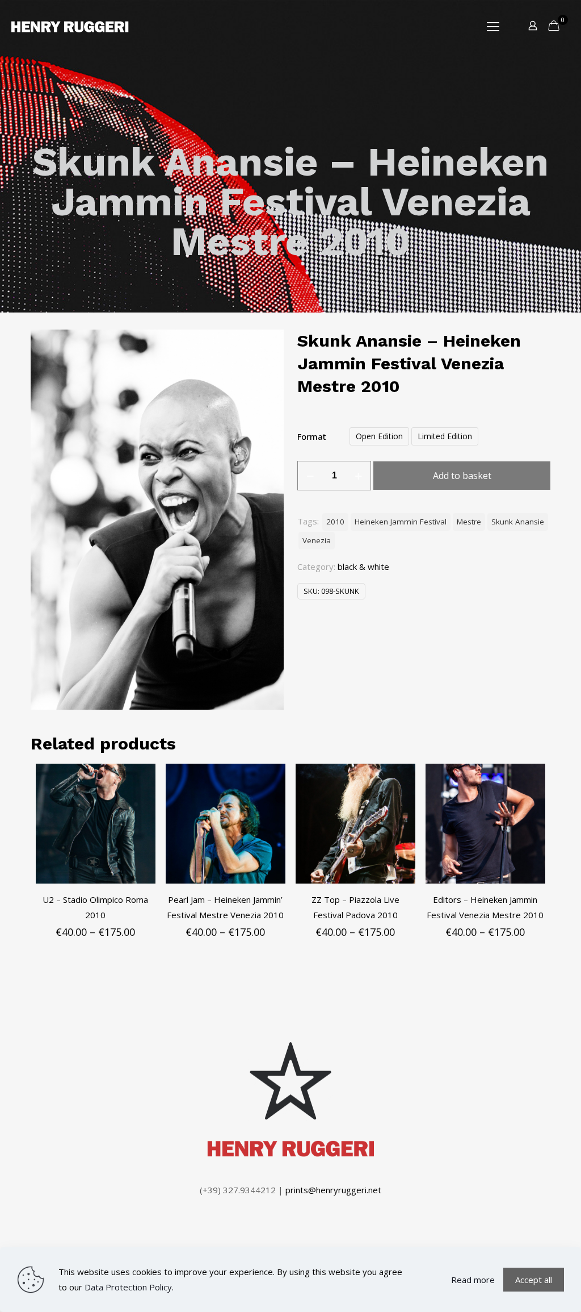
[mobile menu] (493, 25)
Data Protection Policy (128, 1287)
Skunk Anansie (517, 522)
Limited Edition (445, 436)
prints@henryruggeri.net (333, 1190)
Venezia (316, 540)
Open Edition (379, 436)
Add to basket (462, 475)
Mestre (469, 522)
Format (311, 436)
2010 (335, 522)
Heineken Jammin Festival (401, 522)
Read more (473, 1279)
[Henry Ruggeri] (70, 25)
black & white (363, 566)
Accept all (533, 1279)
